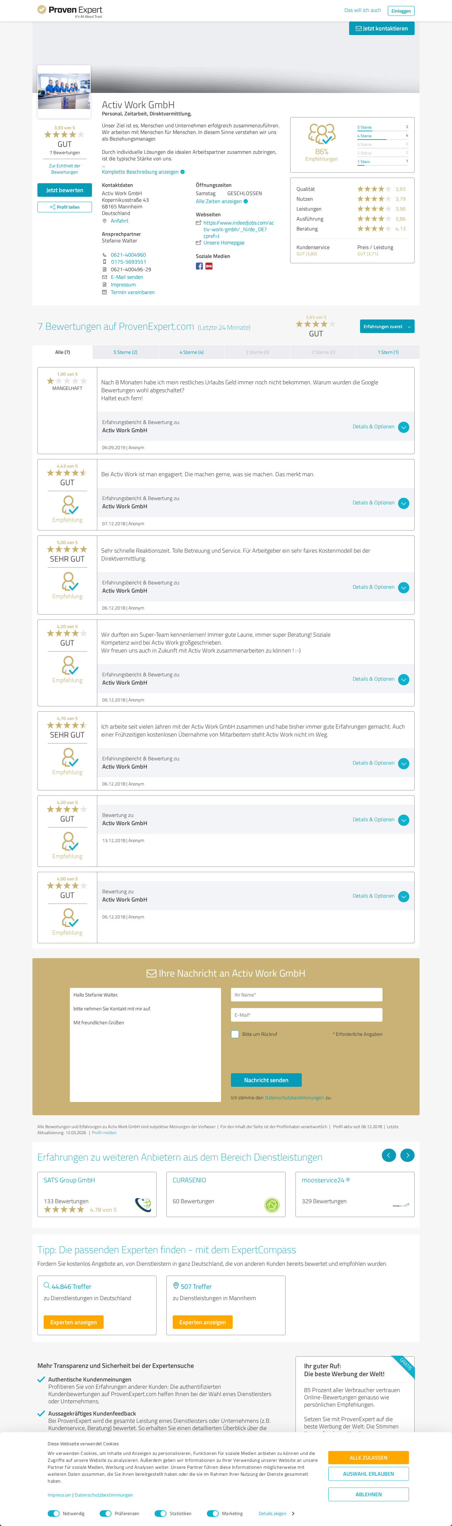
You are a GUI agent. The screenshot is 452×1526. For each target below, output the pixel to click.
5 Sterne (364, 127)
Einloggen (401, 11)
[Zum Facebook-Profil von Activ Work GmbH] (200, 269)
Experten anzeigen (73, 1322)
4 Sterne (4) (191, 352)
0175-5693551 (128, 261)
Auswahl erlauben (368, 1474)
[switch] (106, 1513)
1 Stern (363, 161)
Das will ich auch (362, 10)
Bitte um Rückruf (259, 1034)
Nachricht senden (266, 1080)
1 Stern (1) (388, 352)
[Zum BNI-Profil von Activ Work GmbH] (210, 269)
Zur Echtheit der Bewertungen (64, 168)
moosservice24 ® (326, 1179)
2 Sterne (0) (323, 352)
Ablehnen (369, 1494)
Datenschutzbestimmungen (104, 1495)
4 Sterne (364, 136)
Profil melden (104, 1132)
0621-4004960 (128, 254)
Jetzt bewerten (64, 190)
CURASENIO (189, 1179)
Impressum (59, 1495)
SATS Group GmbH (69, 1179)
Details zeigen (272, 1513)
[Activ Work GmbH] (64, 92)
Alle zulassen (368, 1458)
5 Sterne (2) (125, 352)
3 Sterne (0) (257, 352)
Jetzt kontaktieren (385, 28)
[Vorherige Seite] (389, 1155)
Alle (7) (62, 352)
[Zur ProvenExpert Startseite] (69, 12)
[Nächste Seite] (407, 1155)
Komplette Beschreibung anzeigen (140, 171)
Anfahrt (119, 220)
